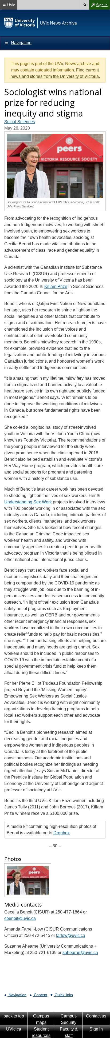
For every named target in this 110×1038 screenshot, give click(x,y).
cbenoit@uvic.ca (20, 918)
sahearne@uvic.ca (80, 952)
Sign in (98, 6)
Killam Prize (55, 286)
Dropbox (61, 833)
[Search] (85, 5)
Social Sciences (19, 121)
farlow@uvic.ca (70, 935)
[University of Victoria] (19, 23)
